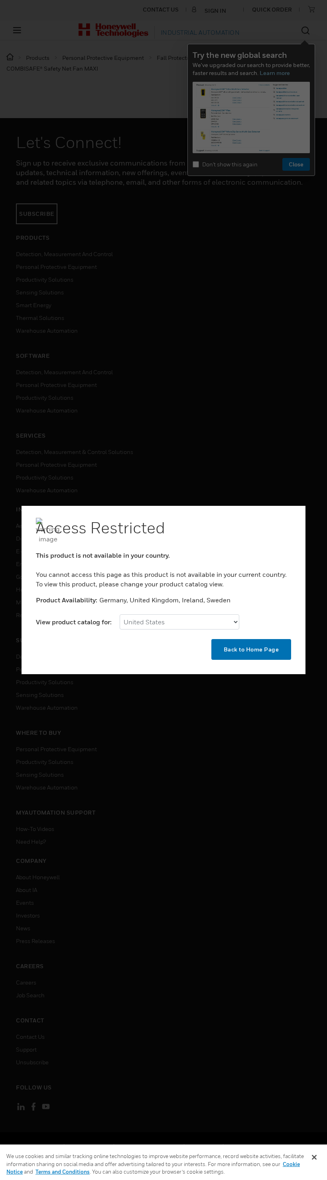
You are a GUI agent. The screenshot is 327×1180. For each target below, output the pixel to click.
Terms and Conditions (62, 1171)
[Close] (314, 1157)
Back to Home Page (251, 649)
